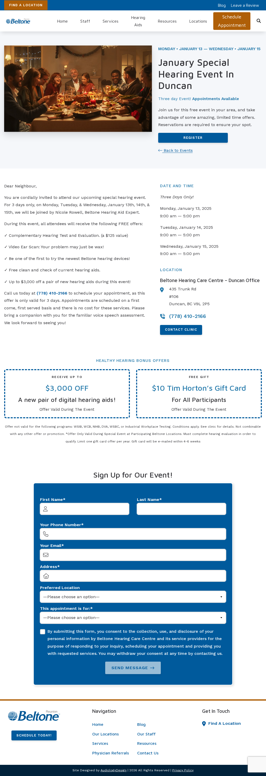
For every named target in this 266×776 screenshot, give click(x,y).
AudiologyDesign (114, 770)
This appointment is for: (65, 608)
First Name (51, 499)
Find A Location (26, 5)
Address (48, 566)
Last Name (148, 499)
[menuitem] (221, 5)
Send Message (129, 667)
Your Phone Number (60, 524)
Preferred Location (60, 587)
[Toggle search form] (259, 21)
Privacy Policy (183, 770)
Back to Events (177, 150)
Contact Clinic (181, 329)
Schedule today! (34, 735)
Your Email (50, 545)
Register (193, 138)
